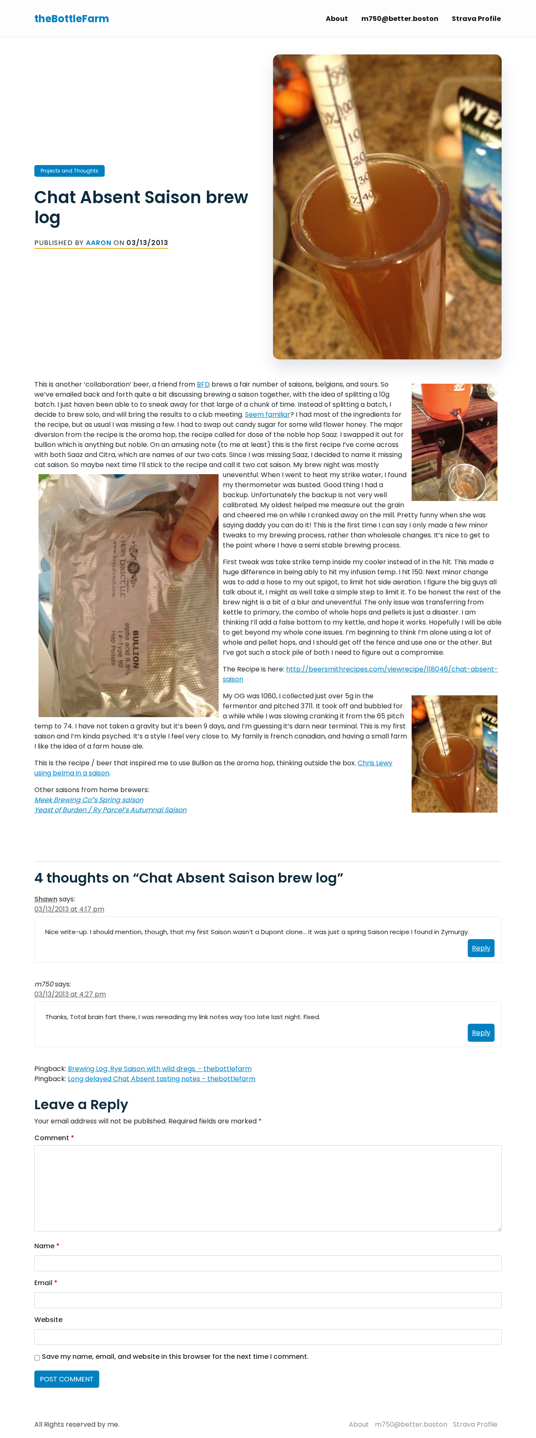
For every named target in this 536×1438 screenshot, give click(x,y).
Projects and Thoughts (69, 170)
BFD (203, 384)
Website (48, 1319)
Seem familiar (267, 414)
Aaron (98, 243)
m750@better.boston (399, 18)
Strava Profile (476, 18)
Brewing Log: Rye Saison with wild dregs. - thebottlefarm (160, 1069)
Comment (54, 1138)
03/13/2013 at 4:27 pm (70, 994)
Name (46, 1246)
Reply (481, 948)
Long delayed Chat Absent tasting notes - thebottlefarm (161, 1079)
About (337, 18)
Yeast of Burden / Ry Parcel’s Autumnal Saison (110, 810)
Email (45, 1283)
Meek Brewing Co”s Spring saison (88, 800)
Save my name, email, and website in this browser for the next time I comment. (175, 1356)
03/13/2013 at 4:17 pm (69, 909)
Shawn (45, 899)
